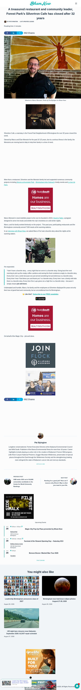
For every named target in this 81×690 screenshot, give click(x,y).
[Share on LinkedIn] (13, 33)
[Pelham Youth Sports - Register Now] (40, 250)
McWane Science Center (16, 543)
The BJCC (13, 555)
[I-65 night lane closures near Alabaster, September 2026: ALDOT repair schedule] (21, 618)
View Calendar (41, 560)
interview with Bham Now (17, 231)
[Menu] (76, 3)
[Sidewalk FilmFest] (19, 506)
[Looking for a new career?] (40, 383)
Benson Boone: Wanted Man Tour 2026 (43, 553)
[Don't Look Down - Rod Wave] (40, 116)
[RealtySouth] (40, 200)
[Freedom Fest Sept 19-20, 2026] (40, 685)
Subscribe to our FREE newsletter (45, 294)
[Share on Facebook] (7, 33)
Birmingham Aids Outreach (45, 182)
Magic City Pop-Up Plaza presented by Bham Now (43, 529)
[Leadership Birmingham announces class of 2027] (21, 586)
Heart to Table (58, 218)
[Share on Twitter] (20, 33)
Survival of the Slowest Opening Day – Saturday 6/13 (43, 541)
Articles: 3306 (40, 464)
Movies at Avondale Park (25, 182)
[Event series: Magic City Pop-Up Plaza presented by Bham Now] (21, 526)
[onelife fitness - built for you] (40, 661)
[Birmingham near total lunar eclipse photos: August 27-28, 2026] (59, 586)
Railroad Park (13, 531)
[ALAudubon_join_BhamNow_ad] (40, 355)
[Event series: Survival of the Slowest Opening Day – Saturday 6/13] (22, 538)
